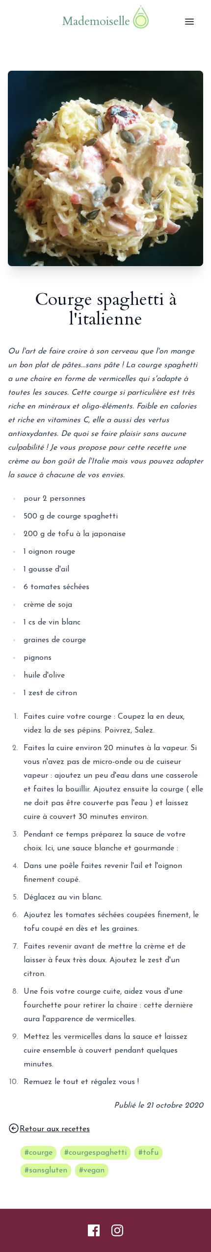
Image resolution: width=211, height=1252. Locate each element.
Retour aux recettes (55, 1129)
